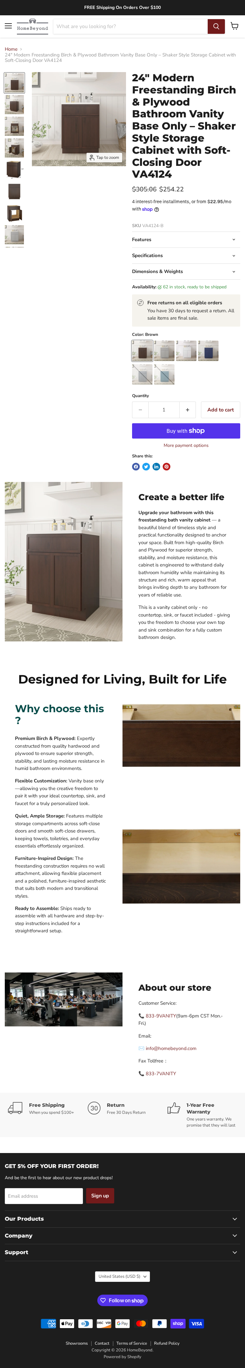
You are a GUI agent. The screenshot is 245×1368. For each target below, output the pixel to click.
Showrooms (77, 1343)
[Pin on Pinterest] (166, 466)
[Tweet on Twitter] (146, 466)
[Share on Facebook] (136, 466)
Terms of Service (131, 1343)
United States (119, 1276)
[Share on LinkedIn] (156, 466)
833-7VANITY (161, 1073)
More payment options (186, 445)
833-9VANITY (161, 1016)
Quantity (140, 396)
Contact (102, 1343)
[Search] (216, 26)
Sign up (100, 1195)
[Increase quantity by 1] (188, 410)
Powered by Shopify (122, 1357)
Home (11, 49)
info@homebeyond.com (171, 1048)
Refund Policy (167, 1343)
